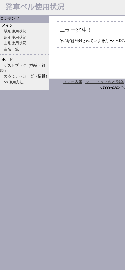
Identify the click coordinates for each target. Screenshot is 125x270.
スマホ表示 (72, 82)
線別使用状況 (15, 37)
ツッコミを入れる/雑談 (104, 82)
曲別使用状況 (15, 43)
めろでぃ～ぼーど (19, 76)
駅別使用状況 (15, 31)
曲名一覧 (11, 49)
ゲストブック (15, 65)
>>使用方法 (14, 82)
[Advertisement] (90, 65)
